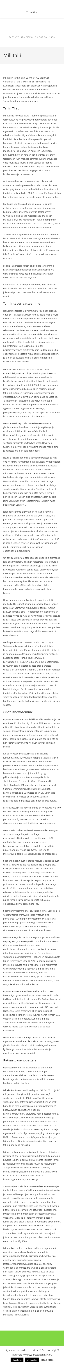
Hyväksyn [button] (17, 1359)
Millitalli (32, 29)
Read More (47, 1359)
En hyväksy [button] (32, 1359)
